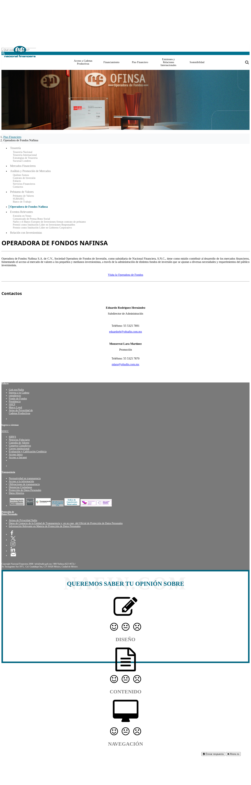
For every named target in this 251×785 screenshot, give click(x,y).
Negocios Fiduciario (19, 439)
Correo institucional (19, 448)
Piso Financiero (12, 137)
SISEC (5, 431)
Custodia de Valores (19, 442)
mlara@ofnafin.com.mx (125, 364)
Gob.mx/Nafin (16, 389)
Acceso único (16, 454)
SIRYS (12, 436)
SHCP (12, 404)
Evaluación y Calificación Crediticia (27, 451)
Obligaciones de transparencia (24, 484)
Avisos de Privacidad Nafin (23, 520)
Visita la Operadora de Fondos (125, 274)
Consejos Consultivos (20, 445)
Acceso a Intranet (18, 457)
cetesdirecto (15, 395)
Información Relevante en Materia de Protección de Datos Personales (44, 526)
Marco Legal (15, 407)
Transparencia (8, 472)
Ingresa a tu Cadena (19, 392)
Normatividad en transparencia (25, 478)
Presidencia (15, 401)
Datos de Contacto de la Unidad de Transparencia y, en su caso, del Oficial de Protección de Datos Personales (66, 523)
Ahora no (234, 754)
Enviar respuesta (214, 754)
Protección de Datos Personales (25, 490)
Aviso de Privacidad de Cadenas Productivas (21, 412)
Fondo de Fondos (18, 398)
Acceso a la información (21, 481)
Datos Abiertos (16, 493)
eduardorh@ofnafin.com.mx (125, 331)
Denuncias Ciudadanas (20, 487)
